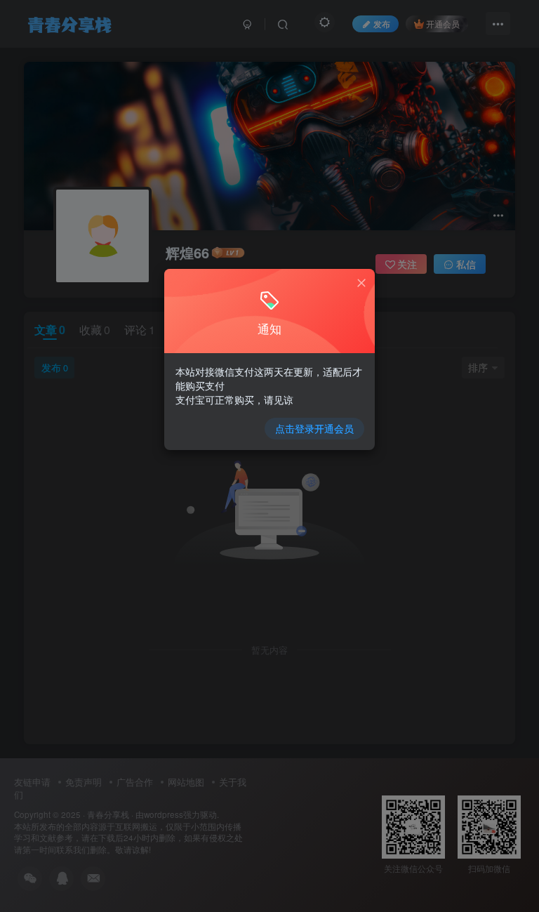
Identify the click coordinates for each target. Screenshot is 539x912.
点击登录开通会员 (314, 428)
